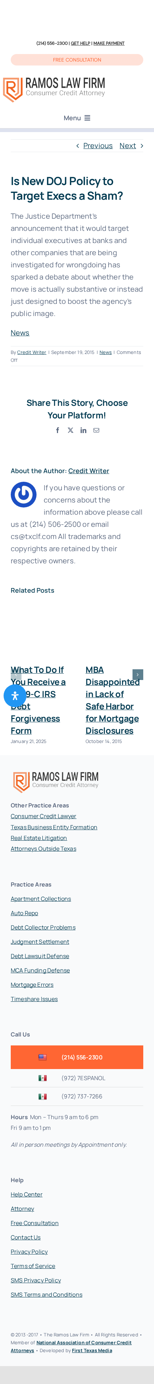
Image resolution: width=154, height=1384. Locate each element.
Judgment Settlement (40, 942)
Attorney (22, 1209)
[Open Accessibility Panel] (15, 695)
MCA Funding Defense (40, 970)
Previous (98, 145)
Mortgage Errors (32, 985)
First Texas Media (92, 1350)
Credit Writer (31, 352)
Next (128, 145)
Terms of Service (33, 1266)
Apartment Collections (41, 899)
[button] (16, 674)
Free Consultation (35, 1223)
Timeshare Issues (34, 999)
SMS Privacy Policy (36, 1280)
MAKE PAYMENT (109, 43)
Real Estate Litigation (39, 838)
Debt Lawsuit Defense (40, 956)
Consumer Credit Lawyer (44, 816)
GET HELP (80, 43)
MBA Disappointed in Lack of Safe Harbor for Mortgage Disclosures (113, 700)
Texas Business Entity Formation (54, 827)
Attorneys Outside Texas (43, 849)
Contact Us (26, 1237)
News (20, 332)
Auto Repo (24, 913)
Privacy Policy (29, 1252)
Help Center (27, 1194)
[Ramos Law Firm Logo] (53, 78)
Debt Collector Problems (43, 927)
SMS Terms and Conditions (46, 1294)
